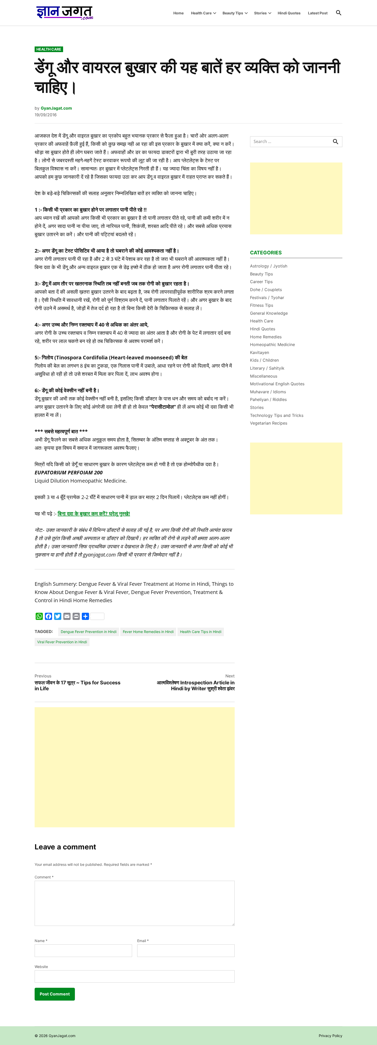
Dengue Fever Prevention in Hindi (88, 631)
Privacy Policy (330, 1035)
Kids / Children (264, 360)
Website (41, 966)
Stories (260, 13)
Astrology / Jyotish (268, 266)
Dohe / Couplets (266, 289)
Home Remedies (266, 336)
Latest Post (318, 13)
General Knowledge (269, 313)
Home (178, 13)
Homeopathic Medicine (272, 344)
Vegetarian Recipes (268, 423)
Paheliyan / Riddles (268, 399)
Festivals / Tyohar (267, 297)
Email (143, 940)
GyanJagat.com (56, 108)
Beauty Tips (233, 13)
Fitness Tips (261, 305)
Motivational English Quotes (277, 383)
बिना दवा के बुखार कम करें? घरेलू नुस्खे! (94, 513)
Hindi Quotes (289, 13)
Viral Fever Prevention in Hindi (62, 642)
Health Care (201, 13)
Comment (44, 877)
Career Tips (261, 281)
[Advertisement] (135, 767)
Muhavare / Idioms (268, 391)
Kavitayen (259, 352)
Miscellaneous (263, 376)
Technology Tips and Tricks (276, 415)
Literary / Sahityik (267, 368)
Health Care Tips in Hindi (200, 631)
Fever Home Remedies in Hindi (148, 631)
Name (41, 940)
